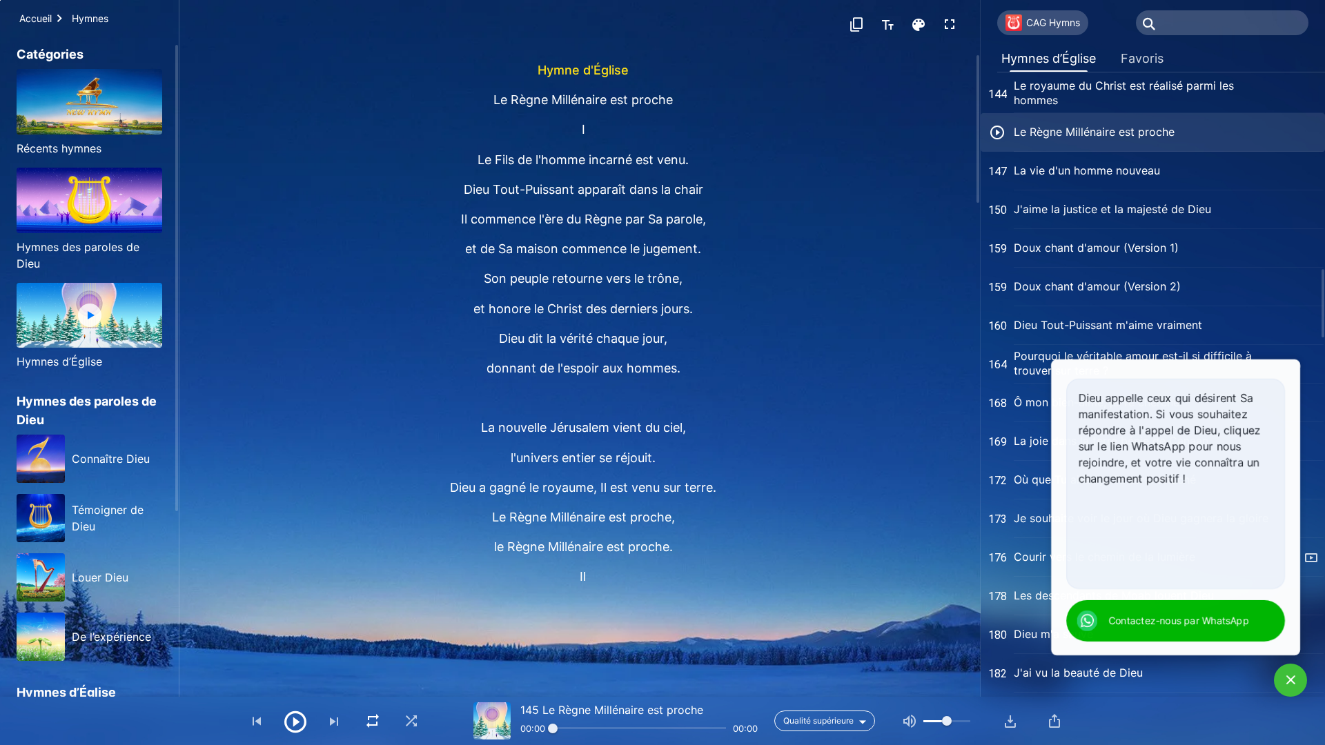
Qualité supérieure (818, 720)
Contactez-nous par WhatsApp (1179, 620)
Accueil (35, 18)
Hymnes (90, 18)
